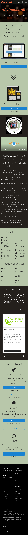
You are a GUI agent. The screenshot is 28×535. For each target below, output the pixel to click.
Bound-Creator (16, 189)
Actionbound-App (16, 174)
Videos (4, 491)
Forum (4, 493)
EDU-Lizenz (14, 424)
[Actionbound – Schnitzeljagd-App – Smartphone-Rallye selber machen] (6, 2)
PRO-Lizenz (14, 391)
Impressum (17, 500)
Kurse (16, 479)
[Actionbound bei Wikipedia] (13, 531)
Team (16, 495)
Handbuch (5, 489)
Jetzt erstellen (14, 70)
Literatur (5, 496)
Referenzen (17, 493)
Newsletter (5, 500)
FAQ (4, 488)
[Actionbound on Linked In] (7, 531)
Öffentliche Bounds (7, 477)
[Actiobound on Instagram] (10, 531)
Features (17, 488)
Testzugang (14, 398)
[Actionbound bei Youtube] (3, 531)
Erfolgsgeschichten (20, 228)
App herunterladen (14, 112)
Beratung (17, 480)
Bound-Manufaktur (19, 472)
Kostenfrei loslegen (7, 470)
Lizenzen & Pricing (19, 470)
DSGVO (16, 496)
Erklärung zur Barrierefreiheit (18, 502)
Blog (16, 491)
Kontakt (5, 498)
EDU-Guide (5, 495)
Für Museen (17, 473)
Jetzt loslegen (14, 457)
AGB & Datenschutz (19, 498)
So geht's (5, 472)
